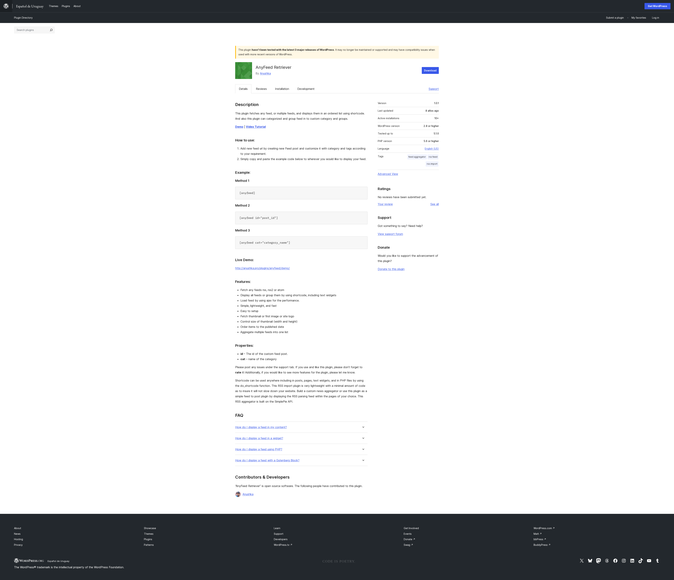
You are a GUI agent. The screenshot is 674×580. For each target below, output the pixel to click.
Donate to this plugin (391, 269)
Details (243, 89)
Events (408, 533)
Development (306, 89)
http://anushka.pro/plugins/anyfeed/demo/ (262, 268)
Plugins (148, 539)
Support (434, 89)
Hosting (18, 539)
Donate (409, 539)
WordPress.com (544, 528)
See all (434, 204)
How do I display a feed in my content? (261, 427)
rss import (432, 164)
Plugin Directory (23, 17)
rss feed (433, 156)
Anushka (265, 73)
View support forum (390, 234)
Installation (282, 89)
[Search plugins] (51, 30)
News (17, 533)
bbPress (540, 539)
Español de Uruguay (58, 561)
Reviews (261, 89)
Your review (385, 204)
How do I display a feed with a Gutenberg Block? (267, 460)
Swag (408, 544)
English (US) (432, 148)
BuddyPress (542, 544)
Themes (148, 533)
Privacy (18, 544)
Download (430, 70)
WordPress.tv (283, 544)
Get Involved (411, 528)
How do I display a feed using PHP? (258, 449)
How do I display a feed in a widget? (259, 438)
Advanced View (388, 174)
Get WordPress (657, 6)
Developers (281, 539)
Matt (538, 533)
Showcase (150, 528)
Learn (277, 528)
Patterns (149, 544)
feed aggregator (417, 156)
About (17, 528)
